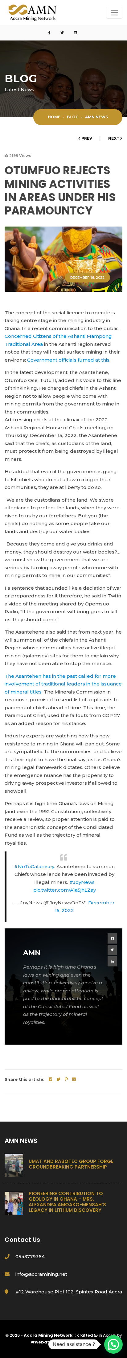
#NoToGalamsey (34, 866)
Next (114, 138)
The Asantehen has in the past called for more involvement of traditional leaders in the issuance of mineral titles (63, 684)
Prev (86, 138)
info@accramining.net (41, 1274)
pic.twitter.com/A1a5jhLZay (64, 890)
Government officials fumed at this (68, 360)
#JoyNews (82, 882)
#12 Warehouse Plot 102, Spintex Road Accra (68, 1292)
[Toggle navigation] (114, 13)
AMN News (96, 117)
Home (54, 117)
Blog (73, 117)
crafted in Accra (96, 1335)
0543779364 (30, 1256)
